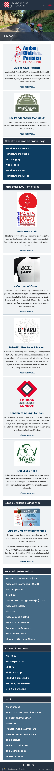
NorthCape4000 (15, 589)
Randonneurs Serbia (17, 170)
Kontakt (42, 769)
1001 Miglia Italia (27, 471)
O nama (49, 769)
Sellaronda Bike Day (17, 745)
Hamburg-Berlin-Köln (18, 683)
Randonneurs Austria (17, 175)
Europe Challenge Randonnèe (27, 530)
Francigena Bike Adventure (21, 728)
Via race (10, 611)
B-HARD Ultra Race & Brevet (27, 347)
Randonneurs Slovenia (18, 148)
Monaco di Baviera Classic (21, 639)
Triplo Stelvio (13, 739)
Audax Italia (12, 164)
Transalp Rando (15, 661)
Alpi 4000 (11, 655)
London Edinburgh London (27, 413)
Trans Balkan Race (16, 633)
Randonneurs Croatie (16, 769)
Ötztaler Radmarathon (18, 717)
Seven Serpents (14, 756)
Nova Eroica (12, 723)
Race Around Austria (17, 616)
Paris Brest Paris (27, 231)
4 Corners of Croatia (27, 286)
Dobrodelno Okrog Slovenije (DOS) (25, 600)
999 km (10, 667)
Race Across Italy (15, 605)
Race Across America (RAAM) (22, 584)
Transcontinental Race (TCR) (22, 578)
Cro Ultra (11, 595)
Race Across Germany (18, 628)
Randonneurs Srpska (17, 153)
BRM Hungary (13, 159)
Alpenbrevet (13, 706)
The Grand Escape (16, 750)
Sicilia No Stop (14, 672)
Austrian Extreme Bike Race (21, 734)
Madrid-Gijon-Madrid (18, 678)
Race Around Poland (17, 622)
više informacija (27, 87)
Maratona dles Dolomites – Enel (23, 712)
